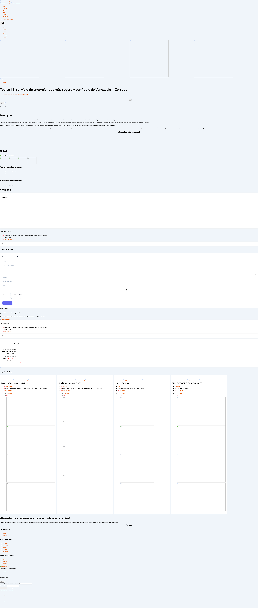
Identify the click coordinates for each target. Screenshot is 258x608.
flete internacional (19, 94)
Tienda (4, 10)
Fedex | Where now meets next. (15, 383)
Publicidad (5, 16)
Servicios (5, 535)
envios (5, 94)
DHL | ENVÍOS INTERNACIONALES (187, 383)
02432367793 (8, 390)
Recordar (11, 588)
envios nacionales (11, 94)
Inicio (4, 6)
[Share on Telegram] (2, 110)
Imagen (4, 294)
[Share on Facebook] (0, 110)
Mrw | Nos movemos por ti (69, 383)
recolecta (26, 94)
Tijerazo (3, 136)
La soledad (5, 549)
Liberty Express (122, 383)
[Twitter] (10, 243)
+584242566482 (66, 390)
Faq (4, 573)
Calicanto (5, 547)
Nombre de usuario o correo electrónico (9, 583)
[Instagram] (11, 244)
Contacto (5, 14)
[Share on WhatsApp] (1, 110)
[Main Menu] (2, 23)
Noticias (4, 533)
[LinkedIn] (13, 244)
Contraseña (3, 586)
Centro (120, 386)
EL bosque (5, 551)
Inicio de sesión (4, 588)
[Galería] (7, 395)
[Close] (2, 103)
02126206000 (179, 390)
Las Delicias (5, 543)
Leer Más (4, 144)
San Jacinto (5, 545)
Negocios (5, 8)
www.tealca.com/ (8, 239)
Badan (89, 136)
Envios (4, 82)
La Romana (64, 386)
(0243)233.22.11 (7, 237)
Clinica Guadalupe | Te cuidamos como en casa (187, 136)
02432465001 (122, 390)
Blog (4, 12)
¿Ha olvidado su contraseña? (6, 590)
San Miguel (177, 386)
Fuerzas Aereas (8, 386)
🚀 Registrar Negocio (5, 319)
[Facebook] (8, 244)
